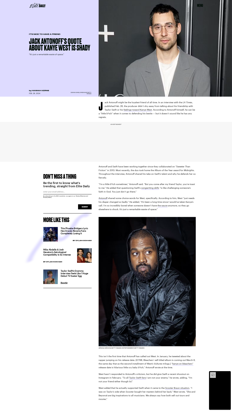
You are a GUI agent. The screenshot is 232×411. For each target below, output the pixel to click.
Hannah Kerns (40, 90)
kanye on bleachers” (182, 363)
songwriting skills (150, 188)
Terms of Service (81, 196)
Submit (85, 207)
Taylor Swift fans (137, 377)
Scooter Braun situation (177, 388)
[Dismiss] (228, 373)
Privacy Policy (47, 197)
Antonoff (103, 198)
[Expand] (212, 373)
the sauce (162, 205)
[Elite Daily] (37, 5)
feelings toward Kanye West (138, 109)
